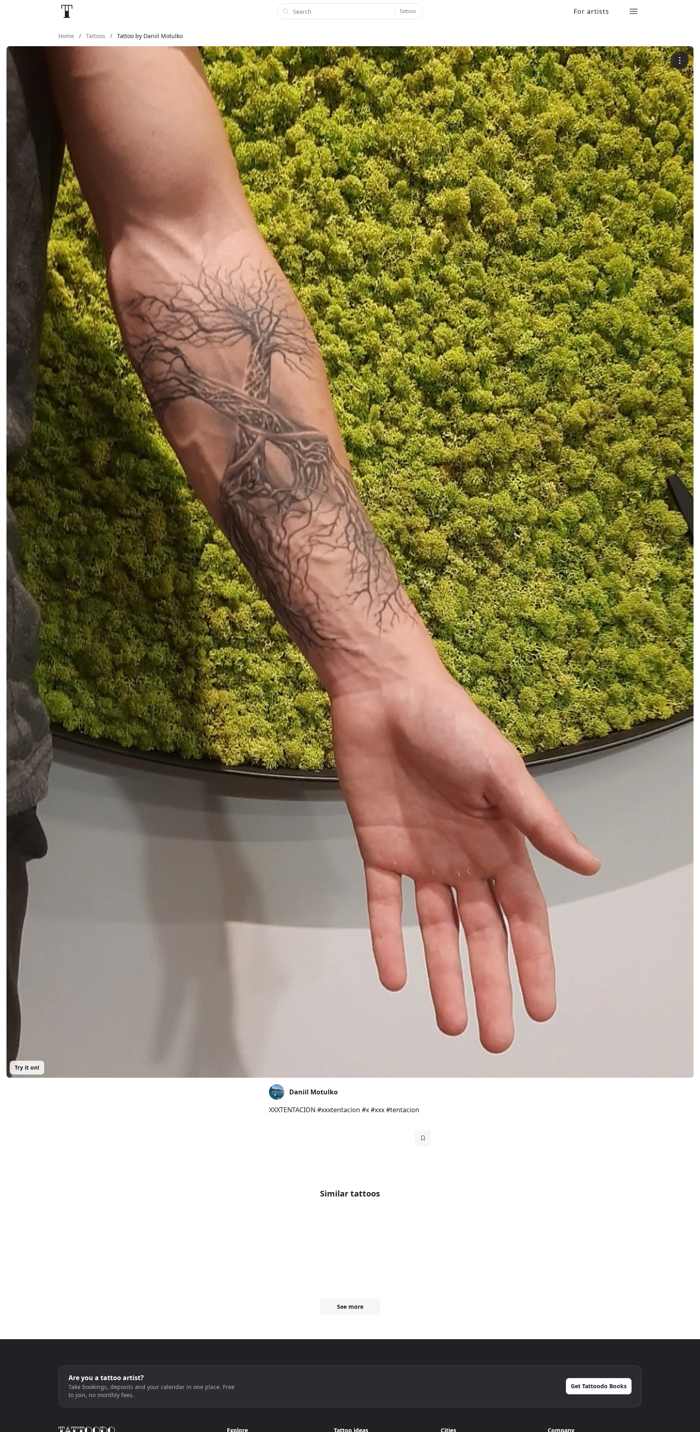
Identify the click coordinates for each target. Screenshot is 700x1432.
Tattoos (407, 11)
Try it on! (27, 1067)
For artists (591, 11)
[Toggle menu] (633, 11)
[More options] (679, 60)
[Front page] (67, 11)
